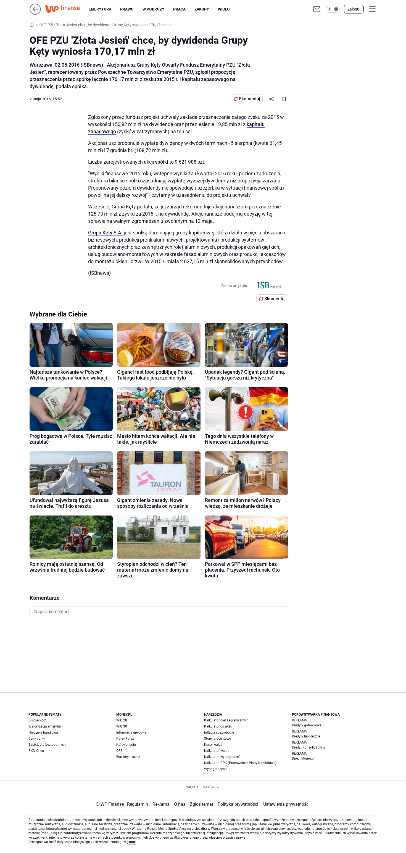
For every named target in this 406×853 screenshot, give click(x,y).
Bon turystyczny (128, 757)
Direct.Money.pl (303, 758)
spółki (161, 162)
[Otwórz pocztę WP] (316, 9)
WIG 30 (121, 726)
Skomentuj (249, 98)
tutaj (132, 842)
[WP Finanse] (67, 9)
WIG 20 (121, 720)
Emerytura (100, 9)
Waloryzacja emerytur (44, 726)
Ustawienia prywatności (285, 804)
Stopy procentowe (217, 739)
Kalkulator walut (216, 751)
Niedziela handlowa (43, 732)
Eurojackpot (37, 720)
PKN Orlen (36, 751)
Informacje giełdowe (131, 732)
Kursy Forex (125, 739)
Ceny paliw (36, 739)
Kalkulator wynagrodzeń (222, 757)
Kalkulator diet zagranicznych (226, 720)
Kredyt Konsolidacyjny (308, 747)
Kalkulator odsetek (218, 726)
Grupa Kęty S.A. (105, 233)
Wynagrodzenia (216, 769)
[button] (332, 9)
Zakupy (201, 9)
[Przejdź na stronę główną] (35, 13)
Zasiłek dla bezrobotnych (47, 745)
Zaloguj (353, 9)
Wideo (224, 9)
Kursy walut (213, 745)
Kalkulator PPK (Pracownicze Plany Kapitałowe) (240, 763)
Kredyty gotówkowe (306, 725)
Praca (179, 9)
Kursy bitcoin (126, 745)
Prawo (127, 9)
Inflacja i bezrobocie (219, 732)
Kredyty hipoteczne (306, 736)
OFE (119, 751)
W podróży (153, 9)
